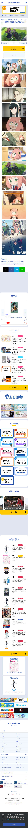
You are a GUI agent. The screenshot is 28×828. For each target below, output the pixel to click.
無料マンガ (18, 751)
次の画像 (22, 43)
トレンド (3, 751)
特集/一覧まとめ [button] (4, 754)
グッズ (3, 741)
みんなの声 (18, 738)
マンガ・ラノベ (5, 743)
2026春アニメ (11, 261)
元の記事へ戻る (14, 54)
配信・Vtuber (18, 749)
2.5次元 (3, 749)
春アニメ (3, 759)
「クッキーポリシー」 (10, 819)
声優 (22, 261)
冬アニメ (17, 762)
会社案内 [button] (3, 779)
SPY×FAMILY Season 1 (19, 263)
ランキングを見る (14, 387)
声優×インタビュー (20, 767)
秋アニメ (3, 762)
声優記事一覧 (18, 764)
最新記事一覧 (4, 757)
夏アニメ (17, 759)
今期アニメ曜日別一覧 (20, 757)
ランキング (18, 733)
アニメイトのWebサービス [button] (6, 776)
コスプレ (17, 746)
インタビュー (10, 263)
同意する (14, 824)
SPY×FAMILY (4, 261)
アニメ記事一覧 (5, 764)
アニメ (18, 261)
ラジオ (3, 738)
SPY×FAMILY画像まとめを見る (14, 49)
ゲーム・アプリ (19, 743)
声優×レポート (5, 770)
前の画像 (5, 43)
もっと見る (14, 512)
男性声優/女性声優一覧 (6, 767)
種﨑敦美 (4, 263)
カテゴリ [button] (3, 730)
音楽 (3, 746)
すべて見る (14, 653)
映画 (17, 741)
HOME (3, 733)
